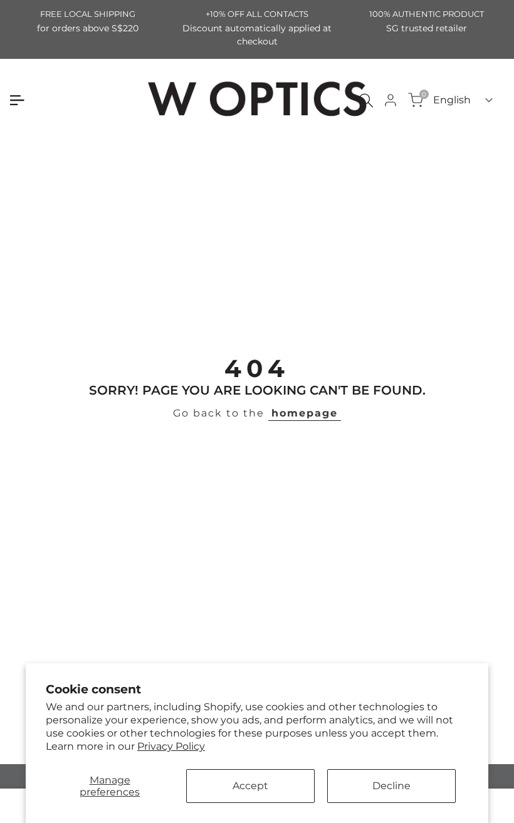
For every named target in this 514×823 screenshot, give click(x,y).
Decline (391, 786)
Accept (250, 786)
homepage (304, 413)
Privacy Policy (171, 746)
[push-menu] (16, 100)
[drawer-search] (366, 100)
